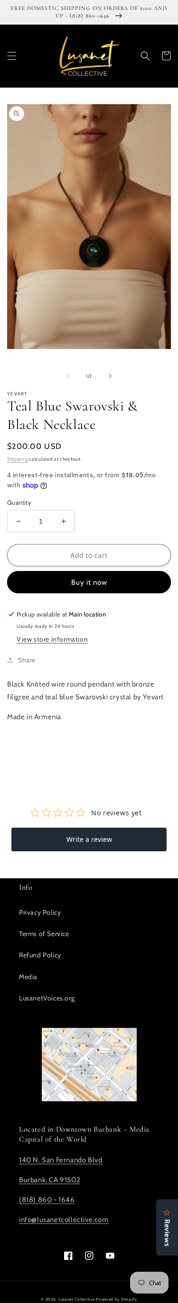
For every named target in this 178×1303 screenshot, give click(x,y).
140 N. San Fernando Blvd (60, 1160)
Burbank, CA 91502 (49, 1180)
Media (28, 977)
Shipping (17, 459)
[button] (11, 55)
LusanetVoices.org (47, 998)
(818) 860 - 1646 (47, 1200)
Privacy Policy (40, 912)
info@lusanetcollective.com (64, 1219)
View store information (52, 639)
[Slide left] (68, 376)
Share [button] (27, 660)
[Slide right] (110, 376)
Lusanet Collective (76, 1299)
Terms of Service (44, 933)
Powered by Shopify (116, 1299)
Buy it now (89, 582)
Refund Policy (40, 955)
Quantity (19, 502)
